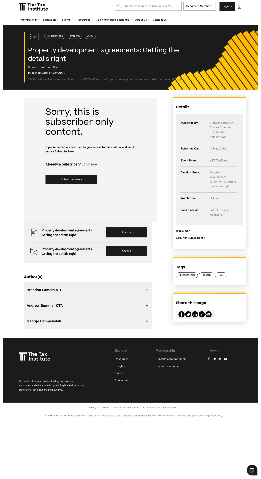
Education (49, 19)
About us (141, 19)
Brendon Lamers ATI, (223, 123)
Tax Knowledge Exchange (112, 19)
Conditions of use (151, 408)
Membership (29, 19)
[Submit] (119, 6)
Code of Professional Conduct (126, 408)
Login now (89, 164)
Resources (83, 19)
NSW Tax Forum (219, 160)
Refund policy (169, 408)
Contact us (160, 19)
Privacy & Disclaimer (98, 408)
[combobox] (148, 6)
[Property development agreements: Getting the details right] (202, 316)
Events (66, 19)
